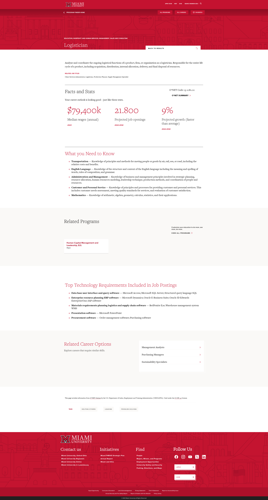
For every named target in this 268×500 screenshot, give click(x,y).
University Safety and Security (149, 465)
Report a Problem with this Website (141, 493)
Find (140, 449)
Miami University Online (71, 462)
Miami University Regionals (72, 459)
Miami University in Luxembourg (75, 465)
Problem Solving (129, 409)
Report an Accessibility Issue (170, 491)
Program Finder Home (75, 12)
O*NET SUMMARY (180, 95)
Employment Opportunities (148, 462)
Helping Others (89, 409)
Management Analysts (153, 347)
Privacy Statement (140, 491)
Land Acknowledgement (125, 491)
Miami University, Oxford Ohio (74, 456)
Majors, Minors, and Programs (149, 459)
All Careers (181, 12)
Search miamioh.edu (191, 4)
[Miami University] (76, 439)
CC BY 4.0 (178, 398)
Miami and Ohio (107, 462)
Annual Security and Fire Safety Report (116, 493)
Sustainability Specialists (154, 362)
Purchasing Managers (153, 354)
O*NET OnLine (95, 398)
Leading (108, 409)
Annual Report (107, 459)
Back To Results (156, 48)
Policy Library (157, 493)
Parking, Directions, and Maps (149, 468)
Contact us (71, 449)
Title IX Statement (154, 491)
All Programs (165, 12)
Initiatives (109, 449)
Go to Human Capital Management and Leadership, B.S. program (86, 246)
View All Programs (180, 233)
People (139, 456)
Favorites (198, 12)
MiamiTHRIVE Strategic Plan (112, 456)
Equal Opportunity (93, 491)
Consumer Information (108, 491)
